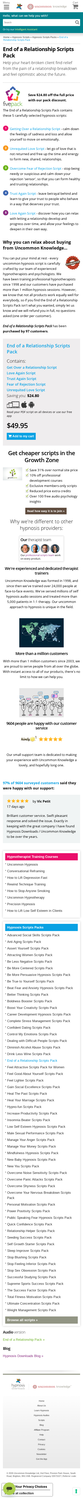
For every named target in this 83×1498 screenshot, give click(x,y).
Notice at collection (19, 1493)
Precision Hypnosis (21, 904)
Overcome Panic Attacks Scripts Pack (35, 1179)
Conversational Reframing (26, 871)
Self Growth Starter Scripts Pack (30, 1244)
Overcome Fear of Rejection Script (35, 168)
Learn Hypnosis (41, 1410)
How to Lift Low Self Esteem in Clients (34, 911)
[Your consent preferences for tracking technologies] (76, 1491)
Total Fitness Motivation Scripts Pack (34, 1297)
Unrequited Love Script (27, 148)
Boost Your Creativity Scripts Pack (32, 1008)
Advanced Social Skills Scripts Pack (33, 935)
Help (41, 1435)
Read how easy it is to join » (46, 511)
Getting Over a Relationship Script (35, 129)
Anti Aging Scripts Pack (24, 942)
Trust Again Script (23, 193)
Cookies (41, 1449)
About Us (41, 1405)
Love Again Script (23, 213)
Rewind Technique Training (26, 884)
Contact (41, 1439)
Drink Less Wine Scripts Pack (29, 1054)
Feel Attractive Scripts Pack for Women (35, 1067)
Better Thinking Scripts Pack (27, 994)
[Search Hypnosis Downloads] (77, 22)
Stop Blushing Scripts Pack (27, 1257)
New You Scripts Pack (23, 1166)
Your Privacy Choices (31, 1486)
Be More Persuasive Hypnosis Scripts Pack (38, 975)
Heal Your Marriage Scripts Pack (30, 1100)
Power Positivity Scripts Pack (28, 1211)
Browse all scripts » (22, 1320)
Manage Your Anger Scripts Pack (31, 1140)
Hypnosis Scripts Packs (25, 927)
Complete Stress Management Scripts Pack (38, 1021)
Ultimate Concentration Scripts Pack (33, 1303)
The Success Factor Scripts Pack (31, 1290)
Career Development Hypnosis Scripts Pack (39, 1014)
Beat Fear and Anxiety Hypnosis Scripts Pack (40, 988)
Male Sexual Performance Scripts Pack (35, 1133)
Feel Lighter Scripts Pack (25, 1080)
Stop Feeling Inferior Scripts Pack (31, 1264)
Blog (42, 1425)
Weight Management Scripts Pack (31, 1310)
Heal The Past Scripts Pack (27, 1093)
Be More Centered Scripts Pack (30, 968)
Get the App (41, 1459)
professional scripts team (39, 555)
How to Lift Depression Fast (27, 878)
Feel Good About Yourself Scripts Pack (35, 1074)
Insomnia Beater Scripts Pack (28, 1120)
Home (41, 1401)
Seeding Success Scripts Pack (29, 1237)
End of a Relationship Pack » (24, 1340)
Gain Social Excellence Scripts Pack (33, 1087)
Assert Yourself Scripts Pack (28, 948)
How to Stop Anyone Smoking (28, 891)
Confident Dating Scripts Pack (29, 1027)
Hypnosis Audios (41, 1415)
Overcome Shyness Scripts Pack (31, 1186)
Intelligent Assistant (26, 29)
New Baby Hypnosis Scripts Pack (31, 1160)
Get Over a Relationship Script (32, 367)
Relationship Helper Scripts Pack (31, 1231)
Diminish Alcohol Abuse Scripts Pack (33, 1047)
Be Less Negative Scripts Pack (29, 961)
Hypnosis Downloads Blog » (23, 1356)
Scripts (41, 1420)
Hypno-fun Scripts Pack (24, 1107)
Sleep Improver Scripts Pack (28, 1251)
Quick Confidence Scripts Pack (29, 1224)
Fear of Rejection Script (26, 384)
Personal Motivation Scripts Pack (31, 1204)
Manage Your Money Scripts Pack (31, 1146)
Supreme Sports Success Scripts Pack (35, 1284)
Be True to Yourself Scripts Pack (30, 981)
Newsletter (41, 1454)
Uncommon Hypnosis (22, 864)
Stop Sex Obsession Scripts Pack (31, 1270)
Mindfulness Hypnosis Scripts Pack (32, 1153)
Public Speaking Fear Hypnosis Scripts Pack (39, 1218)
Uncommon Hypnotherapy (26, 897)
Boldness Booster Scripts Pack (29, 1001)
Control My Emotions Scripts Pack (32, 1034)
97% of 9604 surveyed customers (31, 783)
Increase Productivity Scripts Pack (32, 1113)
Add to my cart (23, 436)
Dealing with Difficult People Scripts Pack (37, 1041)
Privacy (41, 1444)
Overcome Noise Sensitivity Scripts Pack (37, 1173)
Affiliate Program (41, 1430)
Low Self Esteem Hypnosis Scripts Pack (36, 1126)
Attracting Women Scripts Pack (30, 955)
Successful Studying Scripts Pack (31, 1277)
